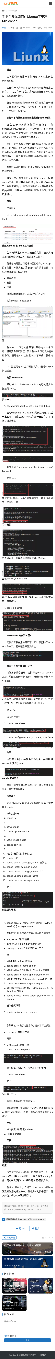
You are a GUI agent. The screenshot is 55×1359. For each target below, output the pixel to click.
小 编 (4, 28)
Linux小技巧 (37, 28)
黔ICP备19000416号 (38, 1355)
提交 (27, 1340)
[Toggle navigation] (51, 3)
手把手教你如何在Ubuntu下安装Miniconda (25, 1219)
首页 (4, 11)
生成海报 (10, 1237)
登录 (6, 1336)
